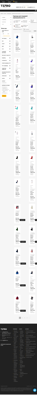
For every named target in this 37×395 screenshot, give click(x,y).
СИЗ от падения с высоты (30, 348)
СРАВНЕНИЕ (12, 0)
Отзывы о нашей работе (15, 343)
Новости (15, 358)
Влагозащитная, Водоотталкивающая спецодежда (30, 351)
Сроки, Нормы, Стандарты (16, 380)
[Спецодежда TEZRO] (5, 7)
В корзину (21, 51)
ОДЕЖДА (3, 17)
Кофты (17, 40)
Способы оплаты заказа (21, 352)
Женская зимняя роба (30, 355)
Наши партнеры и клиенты (16, 347)
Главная (2, 13)
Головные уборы (29, 357)
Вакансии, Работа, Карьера (15, 339)
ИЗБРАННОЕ (7, 0)
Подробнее (23, 241)
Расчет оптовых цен (21, 348)
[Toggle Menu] (36, 10)
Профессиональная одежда (16, 13)
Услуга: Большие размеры (21, 361)
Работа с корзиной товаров (15, 370)
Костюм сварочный (29, 335)
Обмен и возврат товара (15, 350)
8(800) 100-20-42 (20, 7)
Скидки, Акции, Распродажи (16, 335)
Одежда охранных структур (31, 346)
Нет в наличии (5, 89)
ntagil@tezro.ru (31, 7)
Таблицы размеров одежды (21, 332)
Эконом (4, 82)
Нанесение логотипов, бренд (22, 336)
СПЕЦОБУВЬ (4, 19)
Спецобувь (28, 339)
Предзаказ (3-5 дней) (5, 91)
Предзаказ (4, 88)
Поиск (23, 5)
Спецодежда (9, 13)
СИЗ (3, 24)
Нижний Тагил (2, 0)
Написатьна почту (9, 2)
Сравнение (15, 360)
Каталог (5, 13)
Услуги (21, 376)
